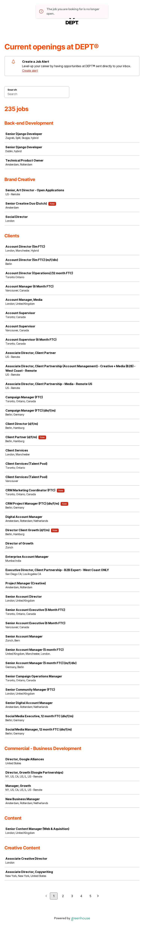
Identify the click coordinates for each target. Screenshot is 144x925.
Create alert (30, 70)
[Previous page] (46, 896)
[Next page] (98, 896)
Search (12, 89)
